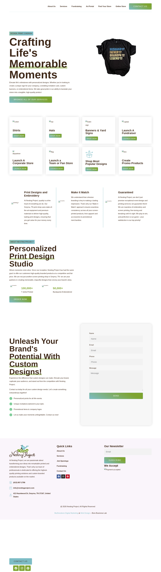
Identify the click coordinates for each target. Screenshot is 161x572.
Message (92, 368)
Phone (91, 356)
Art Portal (90, 6)
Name (91, 333)
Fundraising (77, 6)
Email (91, 345)
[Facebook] (59, 476)
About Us (52, 6)
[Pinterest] (68, 476)
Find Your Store (104, 6)
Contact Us (61, 471)
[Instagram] (63, 476)
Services (63, 6)
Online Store (121, 6)
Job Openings (62, 461)
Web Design (85, 513)
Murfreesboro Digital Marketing (66, 513)
